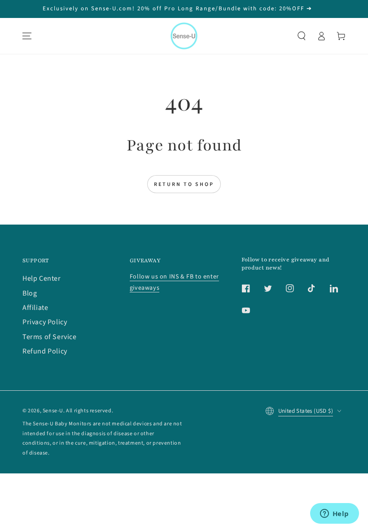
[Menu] (27, 36)
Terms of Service (49, 337)
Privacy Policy (44, 322)
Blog (29, 293)
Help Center (41, 278)
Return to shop (184, 184)
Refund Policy (44, 351)
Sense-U (53, 411)
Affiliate (35, 308)
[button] (301, 36)
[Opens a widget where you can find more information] (334, 514)
